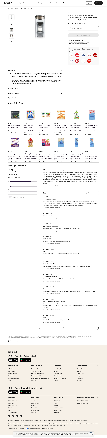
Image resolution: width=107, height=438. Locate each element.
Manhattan (35, 410)
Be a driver (11, 403)
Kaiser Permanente (83, 400)
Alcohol (10, 368)
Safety (10, 410)
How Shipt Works (59, 368)
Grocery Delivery (36, 368)
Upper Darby (58, 407)
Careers (79, 371)
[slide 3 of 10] (11, 29)
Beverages (11, 371)
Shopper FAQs (13, 412)
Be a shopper (12, 400)
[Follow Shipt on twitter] (21, 416)
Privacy (21, 428)
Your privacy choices (34, 428)
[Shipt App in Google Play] (25, 360)
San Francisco (35, 403)
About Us (80, 368)
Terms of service (12, 428)
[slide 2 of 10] (11, 23)
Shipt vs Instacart (60, 378)
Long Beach (58, 410)
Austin (33, 400)
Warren (56, 405)
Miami (33, 405)
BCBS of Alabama (82, 403)
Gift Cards (57, 375)
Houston (34, 407)
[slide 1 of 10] (11, 17)
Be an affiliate (12, 405)
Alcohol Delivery (36, 371)
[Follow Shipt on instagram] (13, 416)
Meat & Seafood (13, 378)
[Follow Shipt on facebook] (9, 416)
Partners (80, 378)
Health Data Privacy (47, 428)
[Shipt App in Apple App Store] (13, 360)
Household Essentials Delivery (40, 378)
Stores (56, 371)
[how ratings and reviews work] (21, 177)
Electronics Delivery (37, 375)
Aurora (56, 403)
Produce (11, 375)
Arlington (57, 400)
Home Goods (12, 373)
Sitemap (79, 380)
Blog (78, 375)
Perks (10, 407)
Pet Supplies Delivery (37, 373)
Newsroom (80, 373)
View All (10, 380)
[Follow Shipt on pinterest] (17, 416)
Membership (58, 373)
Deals (56, 380)
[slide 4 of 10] (11, 35)
